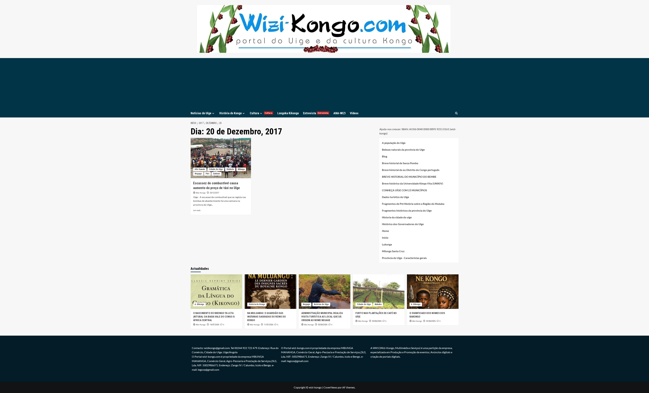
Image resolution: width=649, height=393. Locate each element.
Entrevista (315, 113)
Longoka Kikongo (288, 113)
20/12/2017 (214, 193)
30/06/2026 (322, 324)
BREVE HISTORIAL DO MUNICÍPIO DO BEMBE (409, 176)
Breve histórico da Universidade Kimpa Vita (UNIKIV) (412, 183)
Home (385, 230)
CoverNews (330, 387)
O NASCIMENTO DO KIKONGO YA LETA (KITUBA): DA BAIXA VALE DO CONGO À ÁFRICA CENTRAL (214, 317)
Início (385, 237)
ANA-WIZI (339, 113)
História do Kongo (230, 113)
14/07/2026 (214, 324)
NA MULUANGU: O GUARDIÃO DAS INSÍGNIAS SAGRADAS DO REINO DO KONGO (266, 317)
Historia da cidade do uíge (397, 217)
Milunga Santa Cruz (393, 251)
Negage (198, 173)
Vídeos (354, 113)
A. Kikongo (199, 304)
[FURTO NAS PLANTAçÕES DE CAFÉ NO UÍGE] (378, 291)
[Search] (456, 113)
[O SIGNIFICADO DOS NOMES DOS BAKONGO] (433, 291)
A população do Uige (393, 142)
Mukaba (378, 304)
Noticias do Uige (321, 304)
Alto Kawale (200, 169)
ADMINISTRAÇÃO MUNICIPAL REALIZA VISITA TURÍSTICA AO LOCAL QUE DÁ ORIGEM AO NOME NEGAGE (322, 317)
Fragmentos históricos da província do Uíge (407, 210)
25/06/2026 (431, 321)
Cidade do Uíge (216, 169)
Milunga (241, 169)
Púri (207, 173)
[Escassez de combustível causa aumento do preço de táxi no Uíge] (221, 158)
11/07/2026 (268, 324)
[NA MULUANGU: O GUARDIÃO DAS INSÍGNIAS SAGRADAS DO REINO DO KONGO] (270, 291)
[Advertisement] (324, 83)
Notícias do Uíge (201, 113)
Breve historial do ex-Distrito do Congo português (410, 169)
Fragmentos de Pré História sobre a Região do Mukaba (413, 203)
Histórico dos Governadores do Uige (403, 224)
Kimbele (230, 169)
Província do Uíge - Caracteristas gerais (404, 257)
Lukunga (387, 244)
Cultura (261, 113)
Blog (384, 156)
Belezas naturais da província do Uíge (403, 149)
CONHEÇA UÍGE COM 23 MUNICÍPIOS (404, 190)
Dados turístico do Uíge (395, 197)
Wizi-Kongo (201, 192)
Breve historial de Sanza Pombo (400, 163)
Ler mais (196, 210)
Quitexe (216, 173)
